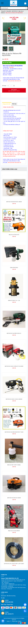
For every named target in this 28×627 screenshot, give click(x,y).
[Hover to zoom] (14, 33)
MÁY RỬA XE (15, 11)
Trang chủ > (3, 11)
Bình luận (14, 103)
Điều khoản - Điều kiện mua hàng (8, 595)
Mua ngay (14, 90)
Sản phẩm (8, 11)
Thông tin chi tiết (6, 104)
